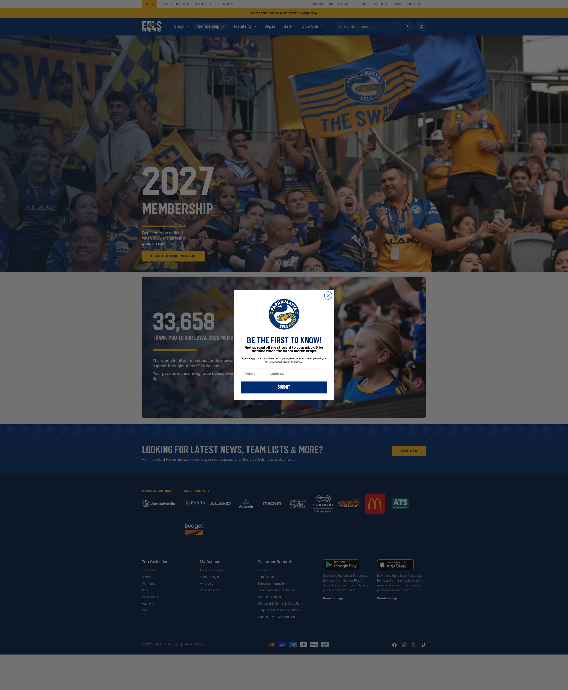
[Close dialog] (328, 295)
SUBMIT (284, 387)
